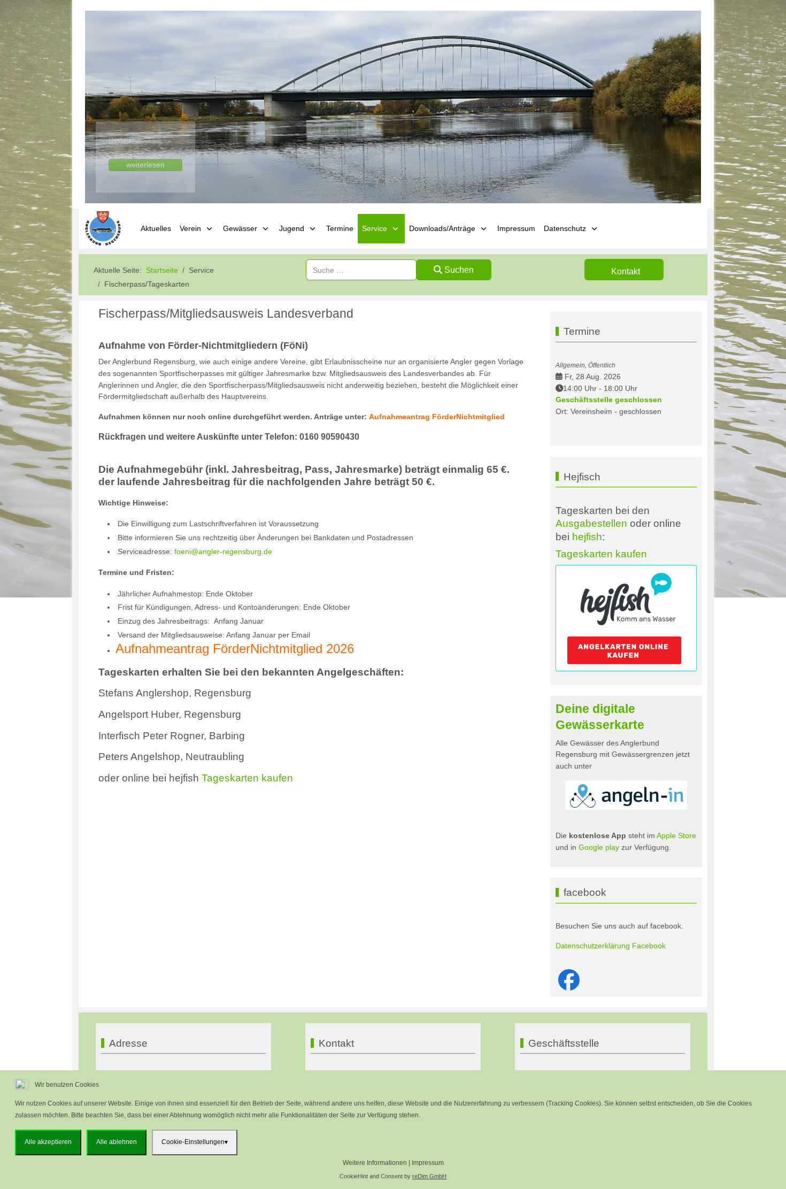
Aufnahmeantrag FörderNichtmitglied (437, 416)
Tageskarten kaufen (247, 778)
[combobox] (361, 269)
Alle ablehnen (116, 1142)
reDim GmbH (429, 1176)
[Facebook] (569, 980)
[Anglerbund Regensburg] (104, 229)
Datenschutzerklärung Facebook (611, 945)
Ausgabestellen (591, 523)
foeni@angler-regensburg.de (223, 551)
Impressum (428, 1163)
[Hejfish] (626, 618)
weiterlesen (145, 164)
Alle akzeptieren (48, 1142)
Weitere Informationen (375, 1163)
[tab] (369, 180)
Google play (597, 847)
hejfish (587, 536)
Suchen (458, 269)
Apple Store (676, 835)
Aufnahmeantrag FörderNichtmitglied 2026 (234, 648)
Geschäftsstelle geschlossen (609, 399)
